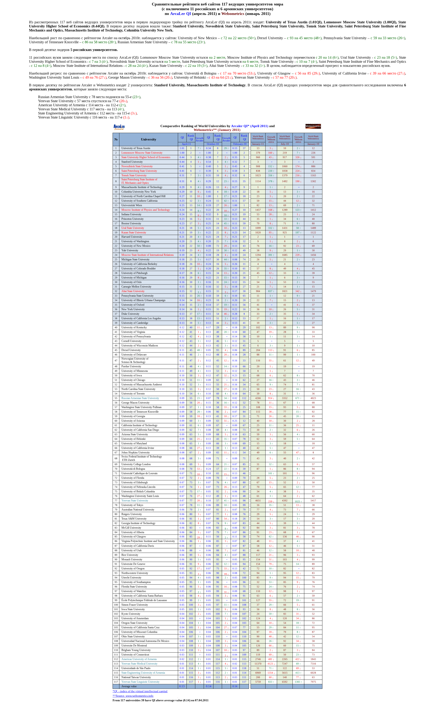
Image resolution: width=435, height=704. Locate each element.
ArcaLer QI (180, 13)
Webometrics (232, 13)
